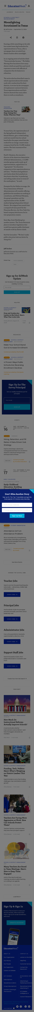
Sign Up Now (17, 516)
